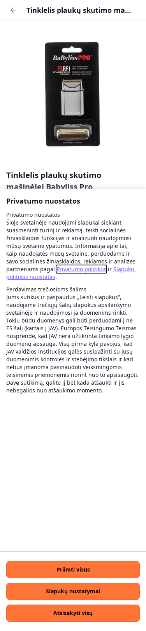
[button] (73, 569)
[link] (81, 269)
